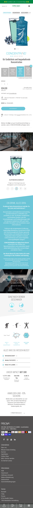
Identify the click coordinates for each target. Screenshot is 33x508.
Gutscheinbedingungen (8, 481)
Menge (3, 81)
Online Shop (5, 456)
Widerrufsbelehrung (7, 477)
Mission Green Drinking (8, 450)
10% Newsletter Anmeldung (10, 500)
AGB (2, 471)
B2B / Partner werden (7, 458)
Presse (3, 496)
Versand (18, 114)
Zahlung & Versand (7, 475)
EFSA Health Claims (7, 498)
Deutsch (4, 6)
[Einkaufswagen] (30, 6)
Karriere (3, 452)
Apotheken (4, 454)
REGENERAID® (16, 13)
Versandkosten (12, 93)
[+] (7, 84)
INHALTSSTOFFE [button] (10, 360)
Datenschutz (5, 479)
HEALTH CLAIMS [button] (10, 365)
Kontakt (3, 491)
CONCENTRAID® (7, 13)
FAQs (2, 494)
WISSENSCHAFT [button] (10, 356)
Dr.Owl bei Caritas (6, 460)
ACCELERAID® (25, 13)
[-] (1, 84)
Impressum (4, 473)
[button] (14, 48)
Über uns (4, 447)
